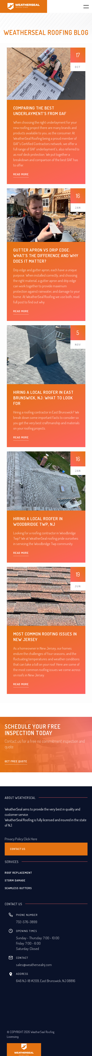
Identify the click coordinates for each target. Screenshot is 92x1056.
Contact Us (17, 849)
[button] (83, 6)
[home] (23, 6)
